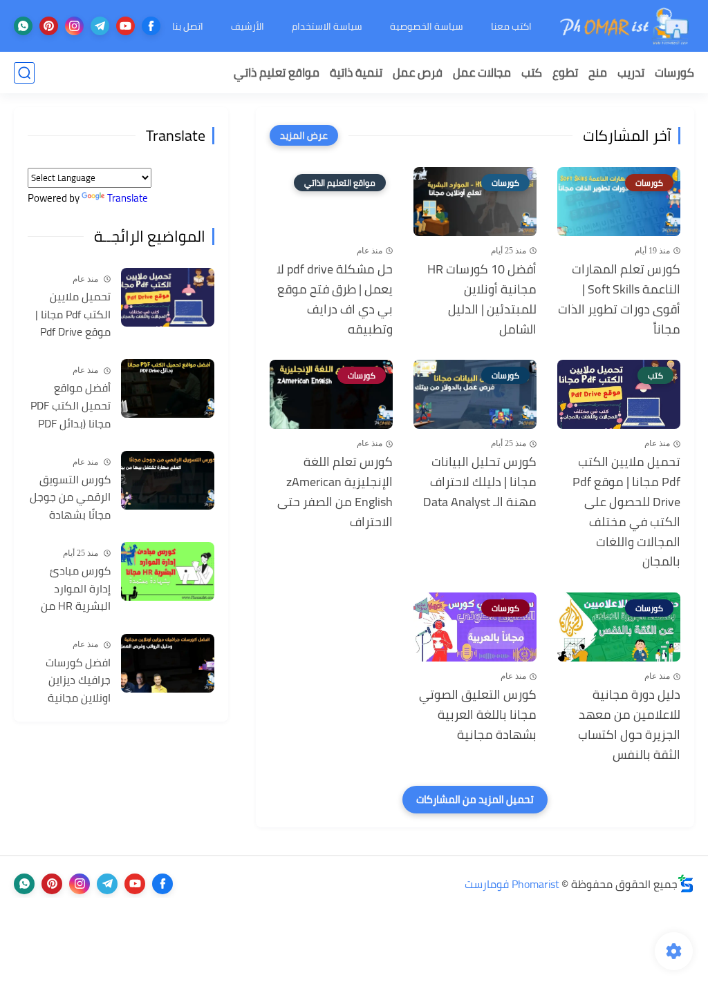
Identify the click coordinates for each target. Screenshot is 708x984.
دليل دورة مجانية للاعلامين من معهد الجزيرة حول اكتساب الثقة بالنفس (629, 724)
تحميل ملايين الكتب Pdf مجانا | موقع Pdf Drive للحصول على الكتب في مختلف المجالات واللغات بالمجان (626, 512)
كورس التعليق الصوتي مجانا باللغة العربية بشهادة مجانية (478, 714)
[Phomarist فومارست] (625, 26)
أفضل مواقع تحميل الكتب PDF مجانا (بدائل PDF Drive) (70, 406)
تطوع (565, 72)
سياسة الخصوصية (426, 26)
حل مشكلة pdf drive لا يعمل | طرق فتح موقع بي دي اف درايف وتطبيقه (335, 299)
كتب (531, 72)
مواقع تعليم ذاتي (276, 72)
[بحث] (24, 73)
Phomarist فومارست (512, 884)
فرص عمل (417, 72)
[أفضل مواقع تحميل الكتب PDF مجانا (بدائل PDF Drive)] (167, 388)
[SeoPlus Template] (686, 883)
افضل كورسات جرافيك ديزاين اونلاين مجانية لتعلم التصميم (78, 681)
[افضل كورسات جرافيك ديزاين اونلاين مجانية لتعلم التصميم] (167, 663)
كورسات (674, 72)
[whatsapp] (23, 26)
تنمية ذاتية (356, 72)
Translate (127, 198)
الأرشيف (247, 26)
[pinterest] (48, 26)
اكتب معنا (511, 26)
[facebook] (151, 26)
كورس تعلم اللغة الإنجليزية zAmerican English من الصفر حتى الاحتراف (335, 492)
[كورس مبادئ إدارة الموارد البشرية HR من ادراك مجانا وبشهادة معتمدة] (167, 571)
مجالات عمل (482, 72)
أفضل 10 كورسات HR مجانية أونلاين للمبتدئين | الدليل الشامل (482, 299)
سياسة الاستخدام (327, 26)
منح (597, 72)
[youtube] (125, 26)
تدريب (630, 72)
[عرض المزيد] (304, 135)
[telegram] (100, 26)
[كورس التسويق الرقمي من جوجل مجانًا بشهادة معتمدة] (167, 480)
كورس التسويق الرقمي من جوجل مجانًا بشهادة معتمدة (70, 498)
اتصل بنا (187, 26)
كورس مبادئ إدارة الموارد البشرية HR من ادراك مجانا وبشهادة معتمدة (69, 589)
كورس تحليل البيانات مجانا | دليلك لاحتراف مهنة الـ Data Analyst (480, 482)
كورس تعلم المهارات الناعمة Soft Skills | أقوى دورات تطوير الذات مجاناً (619, 299)
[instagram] (74, 26)
